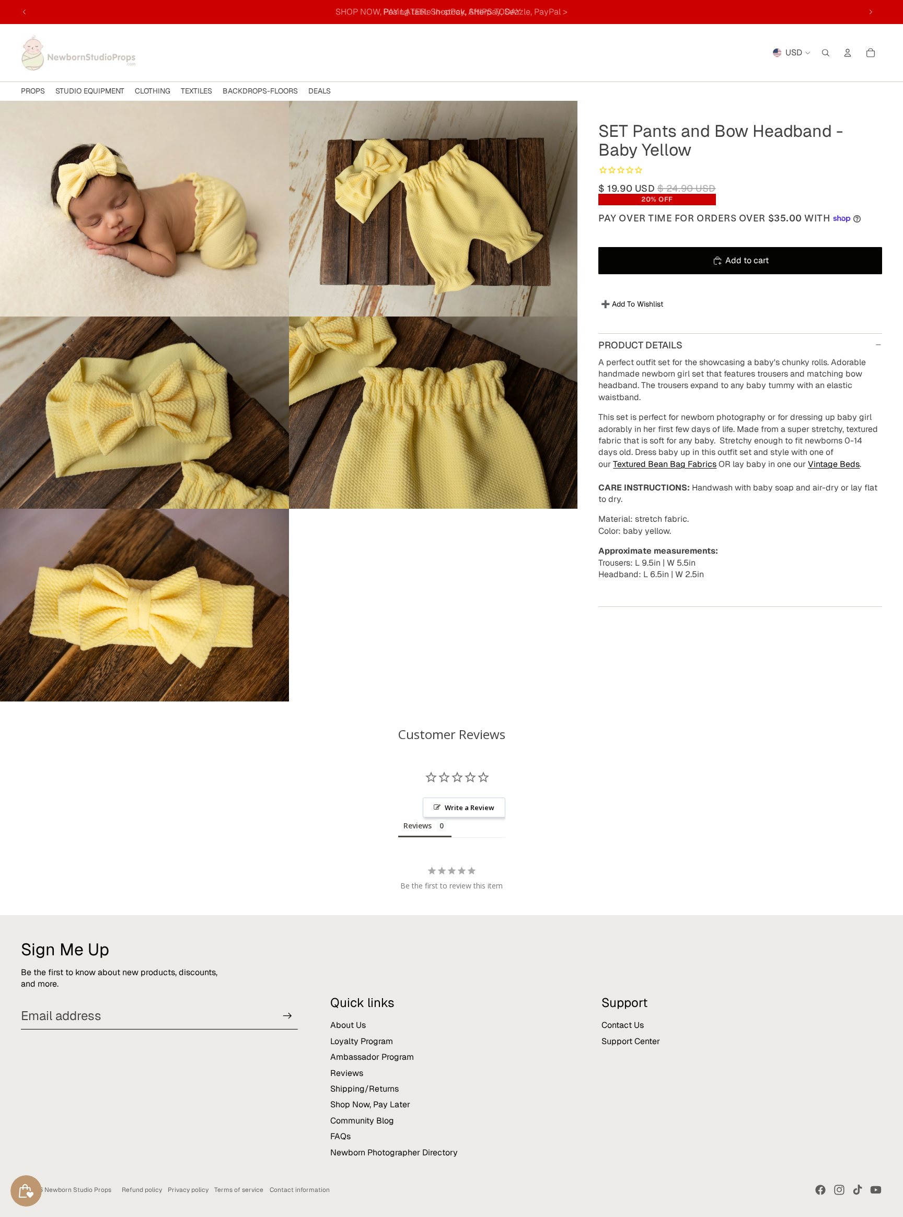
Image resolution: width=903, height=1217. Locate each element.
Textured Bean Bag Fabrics (664, 463)
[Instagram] (839, 1190)
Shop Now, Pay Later (370, 1104)
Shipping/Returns (364, 1088)
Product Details (640, 344)
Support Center (630, 1041)
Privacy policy (188, 1190)
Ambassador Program (372, 1056)
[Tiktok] (857, 1190)
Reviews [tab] (417, 825)
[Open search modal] (825, 52)
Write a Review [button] (469, 807)
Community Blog (362, 1120)
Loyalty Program (361, 1041)
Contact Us (622, 1025)
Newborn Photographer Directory (394, 1152)
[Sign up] (287, 1015)
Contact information (300, 1190)
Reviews (346, 1073)
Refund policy (142, 1190)
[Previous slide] (24, 12)
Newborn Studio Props (77, 1190)
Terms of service (238, 1190)
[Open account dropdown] (847, 52)
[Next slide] (870, 12)
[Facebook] (820, 1190)
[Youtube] (876, 1190)
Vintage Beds (834, 463)
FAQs (340, 1136)
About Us (348, 1025)
